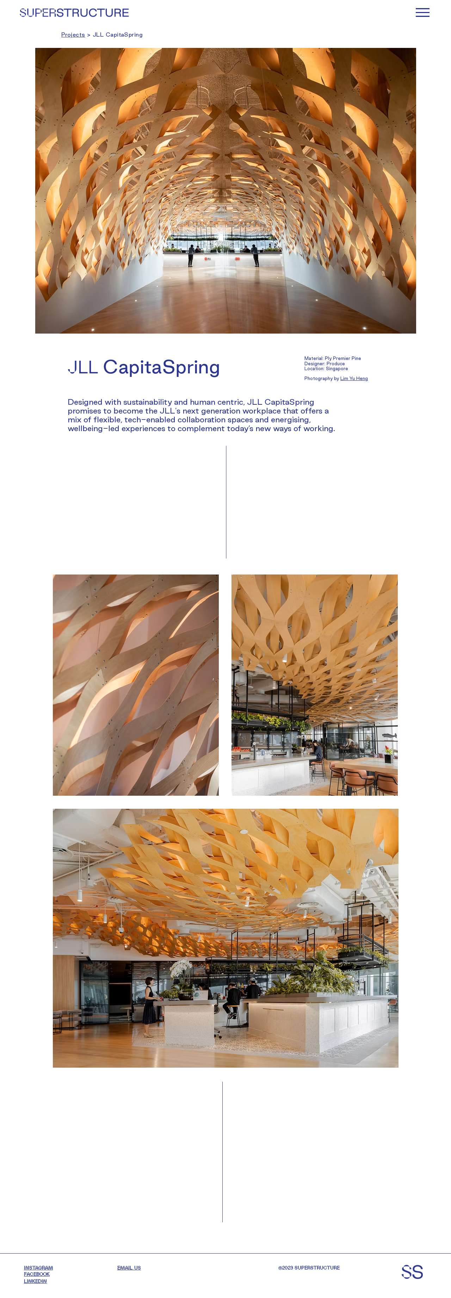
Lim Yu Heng (354, 378)
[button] (423, 12)
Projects (73, 34)
